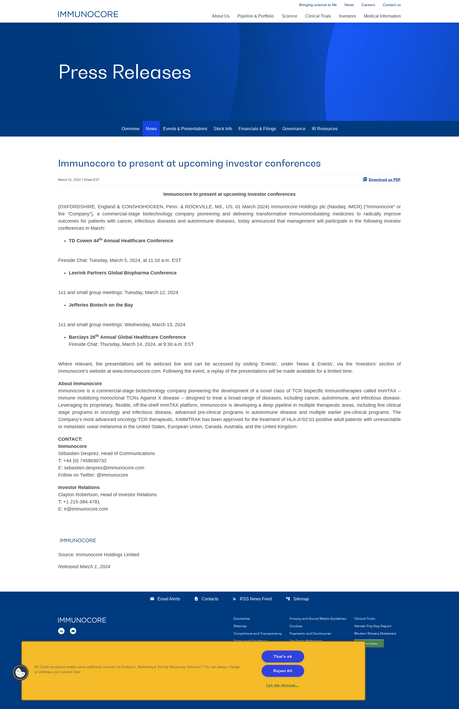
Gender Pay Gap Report (372, 626)
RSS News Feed (252, 599)
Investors (347, 16)
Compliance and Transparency (257, 633)
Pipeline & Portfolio (255, 16)
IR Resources (325, 128)
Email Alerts (165, 599)
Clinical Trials (318, 16)
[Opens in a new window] (61, 630)
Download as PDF (385, 179)
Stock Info (223, 128)
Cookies (296, 626)
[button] (20, 672)
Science (289, 16)
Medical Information (382, 16)
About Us (221, 16)
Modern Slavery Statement (375, 633)
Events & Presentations (185, 128)
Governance (293, 128)
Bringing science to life (318, 5)
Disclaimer (241, 619)
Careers (368, 5)
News (349, 5)
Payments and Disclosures (310, 633)
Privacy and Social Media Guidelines (318, 619)
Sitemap (297, 599)
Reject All (282, 671)
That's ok (283, 656)
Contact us (392, 5)
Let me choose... (369, 643)
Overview (130, 128)
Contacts (206, 599)
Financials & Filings (257, 128)
